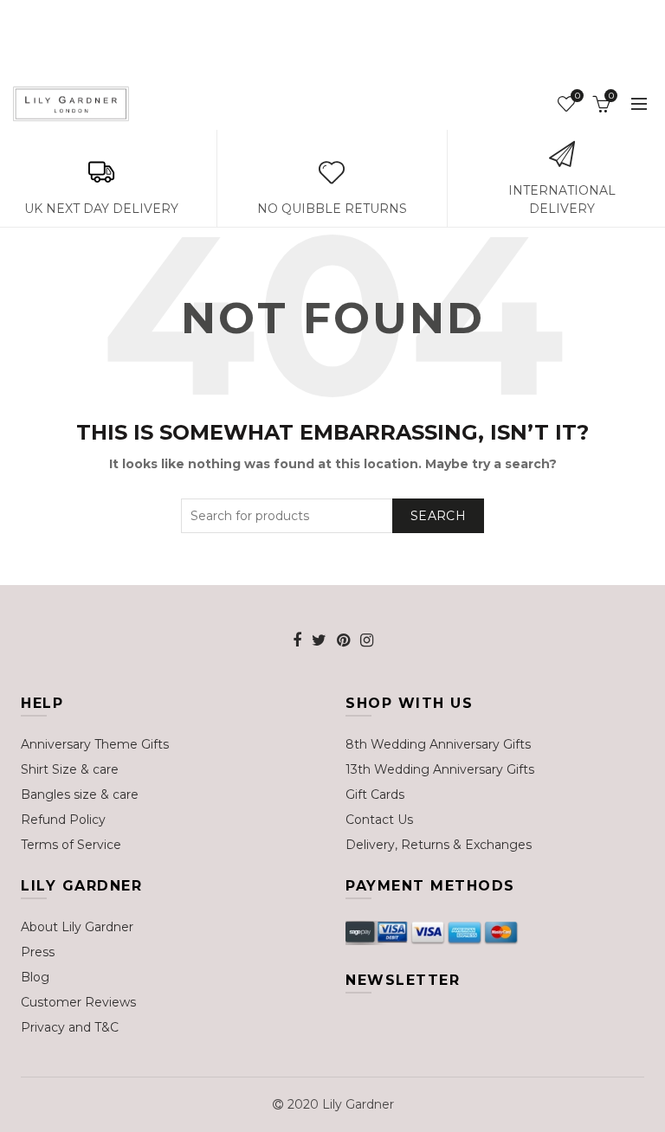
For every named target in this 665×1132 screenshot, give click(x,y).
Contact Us (379, 819)
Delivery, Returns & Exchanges (438, 844)
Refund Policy (63, 819)
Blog (35, 977)
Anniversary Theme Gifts (95, 744)
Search (438, 516)
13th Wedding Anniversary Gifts (439, 769)
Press (38, 952)
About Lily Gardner (77, 927)
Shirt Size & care (70, 769)
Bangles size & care (80, 794)
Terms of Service (71, 844)
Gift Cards (374, 794)
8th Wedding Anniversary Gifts (438, 744)
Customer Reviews (78, 1002)
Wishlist (577, 96)
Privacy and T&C (70, 1027)
